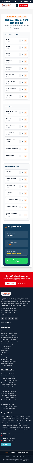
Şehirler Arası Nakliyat (6, 359)
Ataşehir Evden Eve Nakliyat (8, 373)
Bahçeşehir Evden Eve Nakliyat (9, 406)
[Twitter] (6, 318)
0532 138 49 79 (10, 438)
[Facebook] (2, 318)
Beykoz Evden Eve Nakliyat (8, 376)
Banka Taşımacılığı (5, 354)
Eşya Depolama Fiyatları (7, 363)
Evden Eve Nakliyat (6, 322)
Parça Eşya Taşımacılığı (7, 344)
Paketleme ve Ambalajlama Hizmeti (10, 337)
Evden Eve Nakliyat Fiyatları (26, 1)
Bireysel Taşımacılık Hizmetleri (8, 308)
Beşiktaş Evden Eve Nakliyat (8, 402)
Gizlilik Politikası (16, 460)
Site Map (28, 460)
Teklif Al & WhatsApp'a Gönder (17, 260)
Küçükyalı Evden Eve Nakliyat (8, 391)
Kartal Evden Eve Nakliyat (7, 386)
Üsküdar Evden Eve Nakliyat (8, 397)
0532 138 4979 (22, 283)
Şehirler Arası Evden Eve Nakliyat (9, 341)
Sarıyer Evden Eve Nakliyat (8, 404)
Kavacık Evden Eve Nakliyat (8, 378)
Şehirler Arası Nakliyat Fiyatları (8, 361)
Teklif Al (6, 444)
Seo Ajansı (7, 452)
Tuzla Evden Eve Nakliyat (7, 393)
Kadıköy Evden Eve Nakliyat (8, 382)
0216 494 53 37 (9, 436)
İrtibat (2, 314)
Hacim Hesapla (10, 283)
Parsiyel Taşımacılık (6, 346)
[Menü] (30, 5)
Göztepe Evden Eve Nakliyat (8, 384)
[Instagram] (9, 318)
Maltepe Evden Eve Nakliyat (8, 389)
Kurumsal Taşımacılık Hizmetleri (9, 310)
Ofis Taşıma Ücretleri (6, 365)
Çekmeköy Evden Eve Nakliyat (9, 380)
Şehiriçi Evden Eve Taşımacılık (8, 339)
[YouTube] (12, 318)
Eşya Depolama (5, 350)
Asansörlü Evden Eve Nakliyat (8, 335)
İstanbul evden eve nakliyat (8, 416)
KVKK (23, 460)
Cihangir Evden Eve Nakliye (8, 408)
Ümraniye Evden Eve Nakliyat (8, 395)
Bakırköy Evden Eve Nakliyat (8, 399)
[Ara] (17, 5)
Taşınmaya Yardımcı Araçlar (8, 312)
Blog (16, 1)
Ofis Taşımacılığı (5, 348)
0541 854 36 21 (10, 440)
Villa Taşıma (4, 352)
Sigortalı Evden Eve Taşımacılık (9, 333)
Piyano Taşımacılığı (6, 357)
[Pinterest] (16, 318)
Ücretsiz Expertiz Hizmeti (7, 331)
